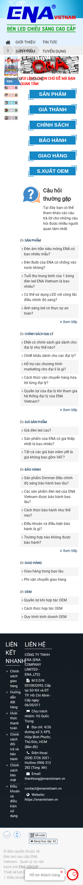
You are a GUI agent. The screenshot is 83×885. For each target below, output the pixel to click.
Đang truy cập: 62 (44, 841)
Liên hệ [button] (36, 79)
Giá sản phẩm (36, 422)
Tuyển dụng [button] (54, 51)
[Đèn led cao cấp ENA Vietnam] (41, 18)
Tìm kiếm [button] (13, 79)
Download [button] (15, 69)
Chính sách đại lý (39, 334)
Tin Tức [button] (49, 42)
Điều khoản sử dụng (23, 877)
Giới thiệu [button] (25, 42)
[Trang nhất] (7, 43)
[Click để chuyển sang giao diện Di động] (17, 834)
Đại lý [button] (32, 60)
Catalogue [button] (56, 60)
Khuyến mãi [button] (44, 69)
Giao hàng (33, 563)
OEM (28, 592)
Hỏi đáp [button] (12, 60)
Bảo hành (33, 469)
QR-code (39, 835)
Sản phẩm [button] (25, 51)
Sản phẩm (33, 240)
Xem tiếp (70, 322)
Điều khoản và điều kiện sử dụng (15, 801)
